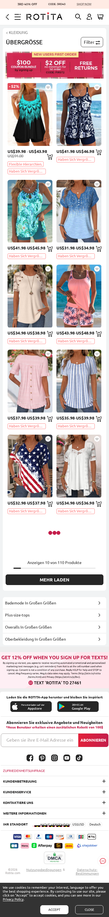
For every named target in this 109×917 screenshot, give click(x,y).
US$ (75, 824)
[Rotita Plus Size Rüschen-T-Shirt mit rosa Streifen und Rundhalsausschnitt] (30, 381)
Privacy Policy (13, 899)
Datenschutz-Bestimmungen (87, 871)
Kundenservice (17, 792)
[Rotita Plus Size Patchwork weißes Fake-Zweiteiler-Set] (78, 466)
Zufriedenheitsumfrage (24, 770)
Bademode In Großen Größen (30, 603)
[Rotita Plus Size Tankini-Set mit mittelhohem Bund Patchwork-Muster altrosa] (78, 296)
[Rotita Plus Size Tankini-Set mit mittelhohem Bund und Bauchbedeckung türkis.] (30, 211)
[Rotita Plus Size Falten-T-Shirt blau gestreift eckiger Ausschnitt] (78, 381)
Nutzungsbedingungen (43, 870)
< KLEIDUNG (17, 32)
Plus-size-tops (17, 615)
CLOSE (89, 909)
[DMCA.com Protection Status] (54, 858)
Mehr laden (54, 579)
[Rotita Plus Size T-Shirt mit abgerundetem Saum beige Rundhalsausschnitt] (30, 296)
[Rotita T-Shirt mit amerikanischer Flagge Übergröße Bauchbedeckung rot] (30, 466)
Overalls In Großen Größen (28, 627)
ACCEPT (54, 909)
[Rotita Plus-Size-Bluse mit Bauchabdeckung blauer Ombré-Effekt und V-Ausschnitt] (78, 211)
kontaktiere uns (18, 802)
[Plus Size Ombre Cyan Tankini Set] (30, 114)
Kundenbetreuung (20, 781)
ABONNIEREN (93, 740)
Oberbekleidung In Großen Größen (35, 639)
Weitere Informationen (24, 813)
